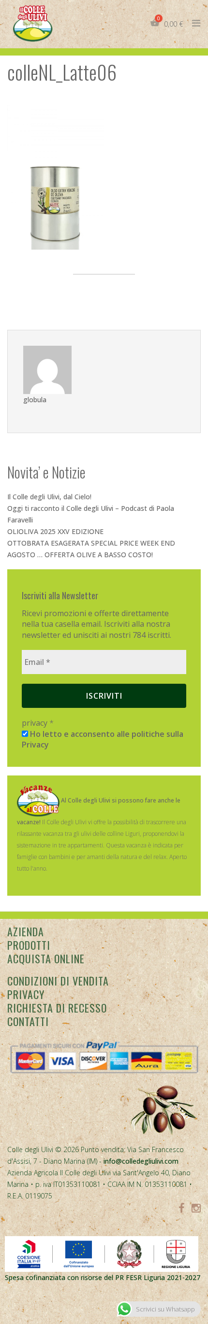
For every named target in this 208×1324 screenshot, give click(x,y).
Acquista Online (46, 958)
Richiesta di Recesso (57, 1007)
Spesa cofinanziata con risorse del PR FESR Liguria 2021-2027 (102, 1277)
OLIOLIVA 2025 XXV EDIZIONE (55, 531)
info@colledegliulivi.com (141, 1161)
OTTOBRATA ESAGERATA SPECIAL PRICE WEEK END (91, 543)
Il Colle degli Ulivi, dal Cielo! (49, 496)
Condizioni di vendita (58, 980)
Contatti (28, 1021)
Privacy (26, 994)
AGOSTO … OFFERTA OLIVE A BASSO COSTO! (80, 554)
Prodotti (28, 945)
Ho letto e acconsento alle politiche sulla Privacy (102, 739)
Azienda (25, 931)
